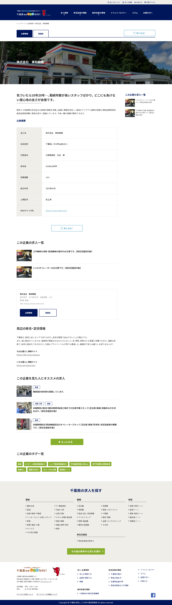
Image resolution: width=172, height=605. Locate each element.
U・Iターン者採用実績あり (35, 464)
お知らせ (143, 581)
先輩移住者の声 (117, 581)
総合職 (81, 506)
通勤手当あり (34, 469)
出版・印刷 (60, 513)
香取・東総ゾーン (136, 513)
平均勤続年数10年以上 (80, 464)
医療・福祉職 (83, 521)
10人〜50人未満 (49, 469)
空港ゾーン (134, 509)
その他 (105, 525)
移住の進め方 (116, 577)
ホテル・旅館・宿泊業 (64, 517)
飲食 (29, 521)
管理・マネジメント (110, 509)
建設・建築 (60, 521)
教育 (58, 528)
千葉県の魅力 (116, 574)
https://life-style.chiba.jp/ (28, 354)
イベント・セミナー (119, 12)
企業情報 (24, 33)
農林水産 (30, 506)
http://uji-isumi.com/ (26, 365)
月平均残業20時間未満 (101, 464)
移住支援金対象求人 (86, 541)
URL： (22, 303)
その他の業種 (32, 532)
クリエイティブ (84, 517)
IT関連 (105, 513)
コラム (135, 12)
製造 (26, 300)
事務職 (81, 509)
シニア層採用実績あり (58, 464)
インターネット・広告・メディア (39, 517)
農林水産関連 (83, 525)
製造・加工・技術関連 (86, 513)
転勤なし (21, 469)
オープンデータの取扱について (46, 594)
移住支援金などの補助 (119, 585)
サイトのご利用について (25, 594)
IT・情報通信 (61, 506)
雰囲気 (40, 33)
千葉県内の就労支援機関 (89, 593)
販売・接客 (107, 517)
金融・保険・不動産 (34, 513)
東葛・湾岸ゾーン (136, 506)
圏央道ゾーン (135, 517)
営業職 (105, 506)
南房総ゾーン (65, 469)
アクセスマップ (45, 581)
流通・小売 (60, 509)
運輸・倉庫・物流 (62, 525)
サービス (30, 528)
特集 (81, 581)
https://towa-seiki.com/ (56, 210)
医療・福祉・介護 (33, 525)
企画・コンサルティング (112, 521)
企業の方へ (148, 12)
